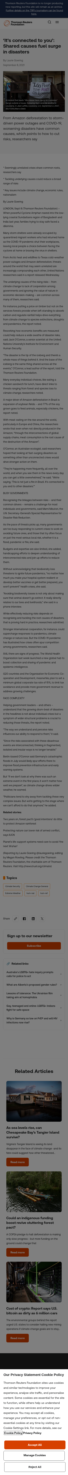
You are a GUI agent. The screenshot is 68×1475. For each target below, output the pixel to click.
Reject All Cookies (34, 1467)
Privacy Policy (32, 1433)
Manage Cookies (34, 1456)
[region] (34, 1422)
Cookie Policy (13, 1433)
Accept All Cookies (34, 1445)
